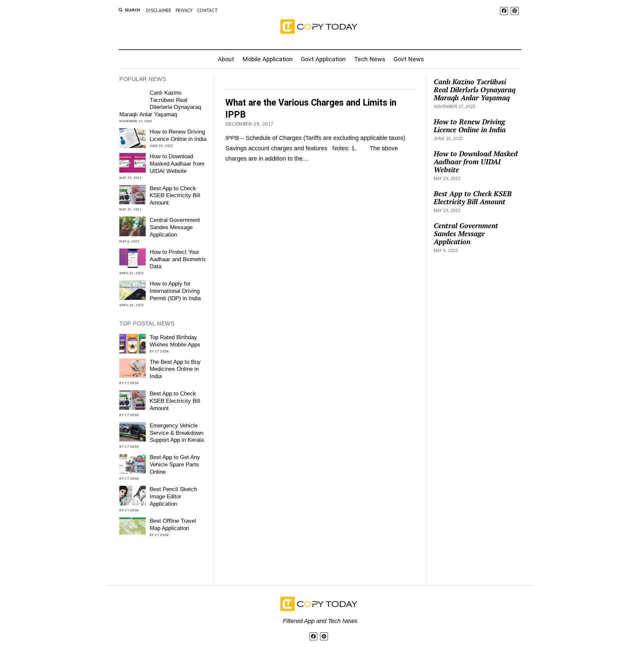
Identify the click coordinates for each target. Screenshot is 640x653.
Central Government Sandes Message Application (175, 227)
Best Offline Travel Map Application (173, 524)
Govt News (409, 59)
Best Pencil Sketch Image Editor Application (173, 496)
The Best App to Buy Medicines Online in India (175, 369)
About (226, 59)
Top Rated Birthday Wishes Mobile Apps (175, 341)
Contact (207, 10)
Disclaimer (158, 10)
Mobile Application (267, 59)
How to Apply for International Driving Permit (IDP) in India (175, 291)
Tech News (369, 59)
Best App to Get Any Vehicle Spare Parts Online (175, 464)
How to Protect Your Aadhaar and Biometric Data (178, 259)
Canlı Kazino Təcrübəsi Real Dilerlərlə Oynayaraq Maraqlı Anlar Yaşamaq (160, 104)
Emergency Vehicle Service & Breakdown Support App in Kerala (177, 432)
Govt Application (323, 59)
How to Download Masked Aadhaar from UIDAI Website (177, 163)
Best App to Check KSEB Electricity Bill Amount (175, 195)
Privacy (184, 10)
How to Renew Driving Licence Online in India (178, 135)
